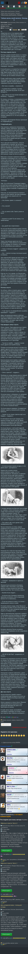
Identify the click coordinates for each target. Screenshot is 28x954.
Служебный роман (5, 867)
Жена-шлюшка (20, 22)
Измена (10, 24)
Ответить (9, 754)
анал (8, 859)
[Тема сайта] (11, 30)
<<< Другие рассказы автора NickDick (10, 742)
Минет (12, 825)
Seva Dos (10, 758)
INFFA (8, 805)
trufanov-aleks (11, 750)
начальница (9, 899)
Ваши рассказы (12, 22)
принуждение (13, 859)
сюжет (22, 899)
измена (13, 720)
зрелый (12, 943)
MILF (22, 720)
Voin (8, 776)
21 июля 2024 (5, 829)
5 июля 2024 (5, 913)
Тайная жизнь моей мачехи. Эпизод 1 (10, 11)
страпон (18, 720)
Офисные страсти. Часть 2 (9, 823)
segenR (9, 795)
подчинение (4, 901)
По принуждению (6, 865)
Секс (3, 943)
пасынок (9, 720)
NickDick (7, 26)
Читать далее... (7, 850)
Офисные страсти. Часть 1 (9, 863)
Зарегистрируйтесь (7, 814)
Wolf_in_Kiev (11, 786)
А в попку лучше (19, 825)
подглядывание (21, 859)
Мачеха (4, 720)
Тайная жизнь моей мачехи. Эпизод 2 (10, 13)
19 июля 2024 (5, 869)
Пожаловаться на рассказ (19, 727)
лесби (2, 721)
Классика (13, 909)
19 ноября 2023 (8, 28)
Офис (3, 899)
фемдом (18, 899)
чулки (16, 943)
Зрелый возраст (20, 909)
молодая (7, 943)
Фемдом (14, 865)
